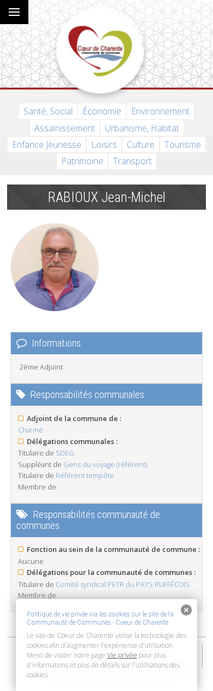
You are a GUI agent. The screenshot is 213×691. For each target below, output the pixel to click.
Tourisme (182, 145)
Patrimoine (82, 161)
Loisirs (104, 145)
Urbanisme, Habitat (142, 128)
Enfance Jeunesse (46, 145)
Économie (101, 111)
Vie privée (122, 655)
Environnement (160, 111)
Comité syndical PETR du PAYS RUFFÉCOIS (123, 584)
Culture (141, 145)
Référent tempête (85, 475)
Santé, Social (48, 111)
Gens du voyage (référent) (105, 464)
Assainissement (64, 128)
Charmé (30, 430)
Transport (132, 161)
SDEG (65, 453)
